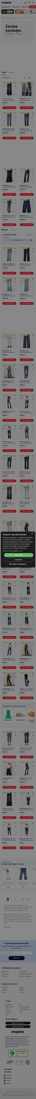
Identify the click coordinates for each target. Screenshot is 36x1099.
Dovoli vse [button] (18, 555)
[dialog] (18, 549)
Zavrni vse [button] (18, 559)
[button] (18, 551)
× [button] (32, 534)
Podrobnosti (22, 548)
